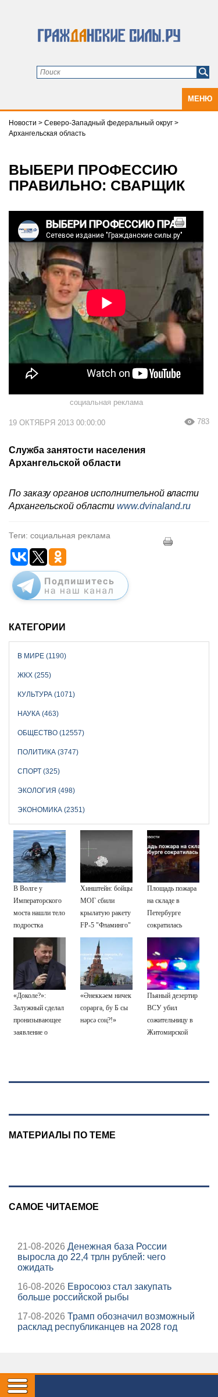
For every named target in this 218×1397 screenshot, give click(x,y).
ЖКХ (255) (34, 675)
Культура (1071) (46, 694)
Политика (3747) (47, 752)
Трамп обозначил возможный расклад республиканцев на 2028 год (106, 1321)
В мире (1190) (41, 656)
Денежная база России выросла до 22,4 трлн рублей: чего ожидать (92, 1256)
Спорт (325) (38, 771)
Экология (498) (46, 790)
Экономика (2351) (51, 810)
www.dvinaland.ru (154, 506)
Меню (200, 98)
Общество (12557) (50, 733)
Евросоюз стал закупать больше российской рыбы (94, 1292)
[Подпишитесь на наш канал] (70, 602)
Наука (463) (38, 714)
